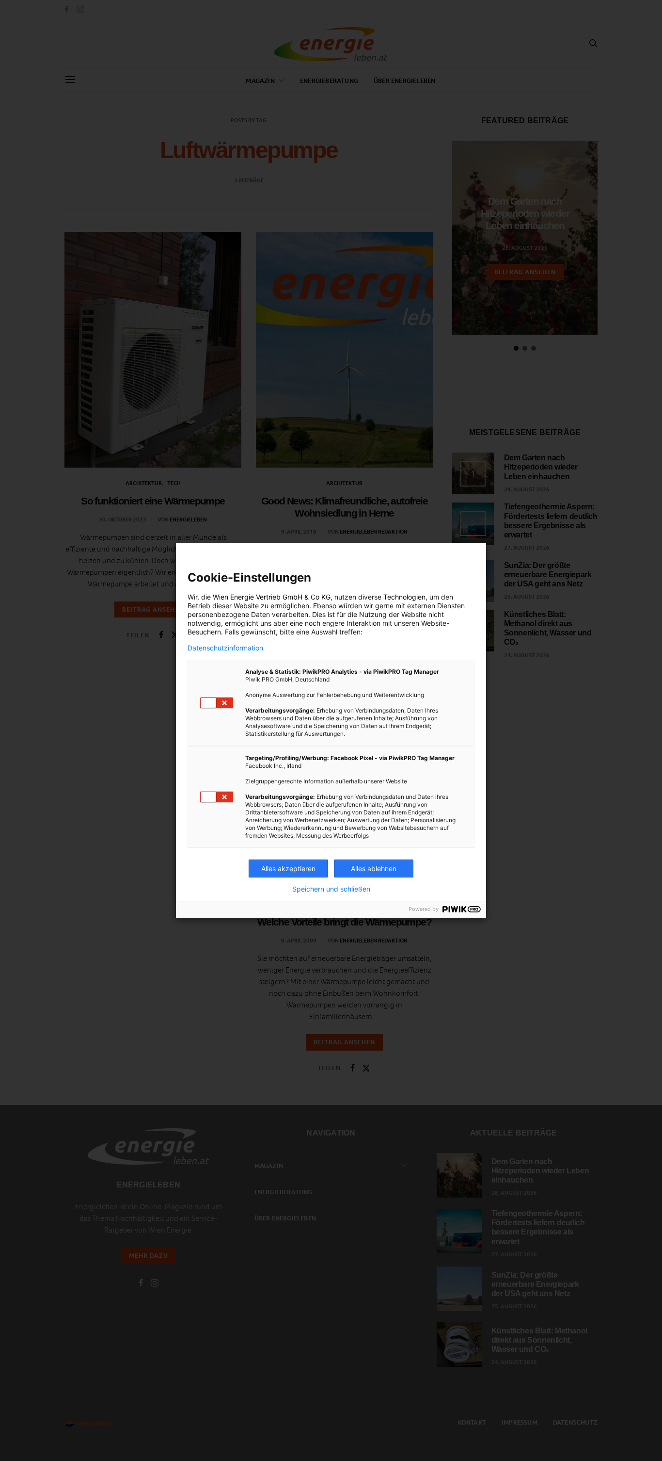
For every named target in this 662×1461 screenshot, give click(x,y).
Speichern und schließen (331, 889)
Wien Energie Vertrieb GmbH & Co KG (272, 597)
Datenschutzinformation (225, 648)
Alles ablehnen (373, 868)
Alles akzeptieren (288, 868)
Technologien (404, 597)
